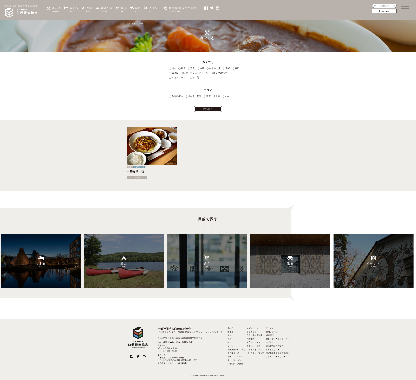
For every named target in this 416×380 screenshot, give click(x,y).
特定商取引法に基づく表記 (277, 353)
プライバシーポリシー (275, 356)
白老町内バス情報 (235, 364)
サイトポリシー (273, 349)
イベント (155, 9)
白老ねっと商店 (253, 346)
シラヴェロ (251, 332)
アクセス (270, 328)
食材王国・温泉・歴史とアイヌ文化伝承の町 (21, 6)
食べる (56, 9)
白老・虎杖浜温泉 (254, 335)
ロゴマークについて (274, 342)
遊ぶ (89, 9)
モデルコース (233, 353)
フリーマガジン (234, 360)
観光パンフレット (235, 356)
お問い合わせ (272, 332)
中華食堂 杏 (135, 171)
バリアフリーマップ (255, 353)
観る (138, 9)
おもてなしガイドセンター (277, 339)
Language (384, 11)
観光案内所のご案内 (183, 9)
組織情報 (270, 335)
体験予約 (106, 9)
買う (124, 9)
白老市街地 (139, 167)
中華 (130, 167)
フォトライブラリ (254, 349)
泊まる (74, 9)
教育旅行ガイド (253, 342)
